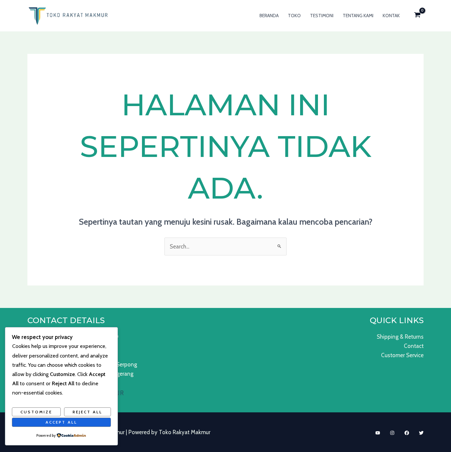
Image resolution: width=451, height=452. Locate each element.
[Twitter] (421, 433)
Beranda (269, 16)
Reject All (87, 411)
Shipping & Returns (400, 336)
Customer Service (402, 355)
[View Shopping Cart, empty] (417, 16)
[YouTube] (377, 433)
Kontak (391, 16)
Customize (36, 411)
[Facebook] (406, 433)
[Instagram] (392, 433)
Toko (294, 16)
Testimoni (321, 16)
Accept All (61, 422)
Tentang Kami (358, 16)
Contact (414, 346)
